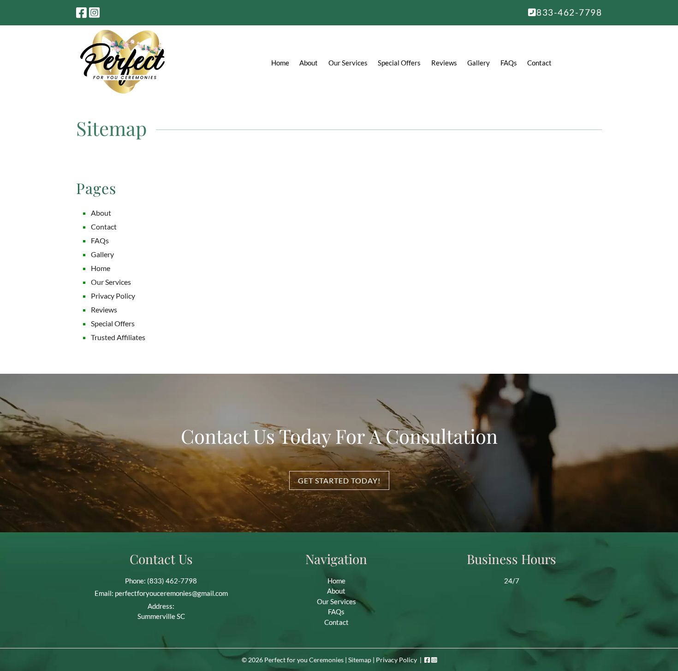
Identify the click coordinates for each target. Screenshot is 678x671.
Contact (539, 63)
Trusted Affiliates (118, 337)
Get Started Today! (339, 480)
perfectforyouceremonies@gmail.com (171, 593)
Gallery (478, 63)
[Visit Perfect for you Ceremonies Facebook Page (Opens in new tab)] (81, 12)
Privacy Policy (113, 295)
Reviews (444, 63)
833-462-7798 (569, 12)
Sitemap (359, 660)
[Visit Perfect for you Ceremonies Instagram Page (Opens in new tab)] (94, 12)
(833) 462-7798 (172, 581)
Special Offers (399, 63)
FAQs (508, 63)
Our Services (348, 63)
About (308, 63)
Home (280, 63)
